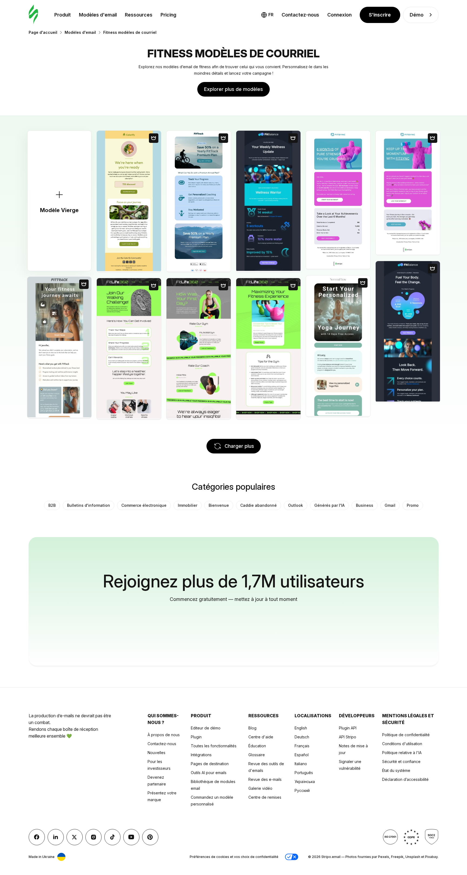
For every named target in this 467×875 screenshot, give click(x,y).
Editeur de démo (206, 728)
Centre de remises (264, 797)
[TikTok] (112, 837)
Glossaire (256, 754)
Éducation (257, 746)
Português (304, 772)
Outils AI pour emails (208, 772)
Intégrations (201, 754)
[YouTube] (131, 837)
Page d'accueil (43, 32)
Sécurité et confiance (401, 761)
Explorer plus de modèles (233, 89)
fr (270, 14)
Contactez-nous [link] (300, 15)
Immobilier (187, 505)
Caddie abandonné (258, 505)
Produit (62, 15)
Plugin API (347, 728)
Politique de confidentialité (406, 734)
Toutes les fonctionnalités (213, 746)
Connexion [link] (339, 15)
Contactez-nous (162, 743)
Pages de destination (210, 763)
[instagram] (93, 837)
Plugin (196, 737)
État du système (396, 770)
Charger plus (239, 446)
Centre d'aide (260, 737)
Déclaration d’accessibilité (405, 779)
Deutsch (302, 737)
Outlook (295, 505)
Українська (305, 781)
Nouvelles (156, 752)
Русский (302, 790)
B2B (52, 505)
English (301, 728)
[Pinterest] (150, 837)
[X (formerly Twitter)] (74, 837)
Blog (252, 728)
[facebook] (37, 837)
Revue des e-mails (265, 779)
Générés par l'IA (329, 505)
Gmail (390, 505)
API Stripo (347, 737)
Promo (413, 505)
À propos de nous (164, 734)
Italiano (301, 763)
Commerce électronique (143, 505)
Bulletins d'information (88, 505)
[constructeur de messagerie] (33, 15)
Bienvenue (219, 505)
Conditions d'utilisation (402, 743)
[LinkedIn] (56, 837)
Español (302, 754)
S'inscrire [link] (380, 15)
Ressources (138, 15)
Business (364, 505)
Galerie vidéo (260, 788)
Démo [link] (416, 15)
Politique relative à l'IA (402, 752)
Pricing (168, 15)
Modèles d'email (98, 15)
